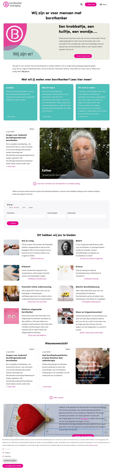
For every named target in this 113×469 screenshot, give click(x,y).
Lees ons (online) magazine (92, 258)
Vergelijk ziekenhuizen (92, 302)
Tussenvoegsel (52, 213)
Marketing (8, 456)
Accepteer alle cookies (13, 466)
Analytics (7, 452)
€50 (17, 207)
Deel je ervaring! (92, 279)
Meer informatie (94, 445)
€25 (24, 207)
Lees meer (11, 116)
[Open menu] (104, 4)
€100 (11, 207)
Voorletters (10, 213)
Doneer (13, 223)
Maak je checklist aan (38, 279)
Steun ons (91, 4)
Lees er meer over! (83, 56)
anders (31, 207)
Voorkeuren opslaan (10, 460)
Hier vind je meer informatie (92, 332)
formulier (84, 418)
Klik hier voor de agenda (83, 436)
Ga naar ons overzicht (37, 302)
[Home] (12, 4)
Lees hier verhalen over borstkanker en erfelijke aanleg (58, 183)
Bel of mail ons (38, 258)
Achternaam (71, 213)
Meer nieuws (58, 397)
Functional (8, 449)
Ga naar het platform (38, 335)
